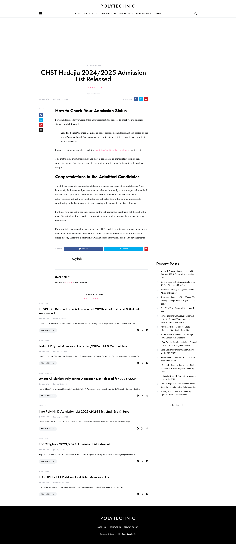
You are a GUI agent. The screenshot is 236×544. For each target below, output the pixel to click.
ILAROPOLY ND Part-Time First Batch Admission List (74, 477)
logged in (68, 283)
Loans (158, 13)
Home (78, 13)
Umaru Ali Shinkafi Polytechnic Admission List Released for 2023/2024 (88, 378)
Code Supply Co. (129, 534)
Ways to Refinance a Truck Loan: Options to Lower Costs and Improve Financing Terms (179, 368)
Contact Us (115, 527)
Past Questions (108, 13)
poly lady (46, 99)
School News (91, 13)
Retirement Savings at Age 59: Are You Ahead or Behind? (177, 291)
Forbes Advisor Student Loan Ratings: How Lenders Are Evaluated (177, 336)
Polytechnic (118, 6)
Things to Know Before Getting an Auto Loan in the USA (178, 377)
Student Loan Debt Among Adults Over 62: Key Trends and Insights (178, 283)
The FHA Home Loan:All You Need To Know (178, 310)
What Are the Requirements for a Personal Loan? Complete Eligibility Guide (179, 344)
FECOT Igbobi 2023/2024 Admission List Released (74, 444)
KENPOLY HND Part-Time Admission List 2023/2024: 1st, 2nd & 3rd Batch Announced (90, 311)
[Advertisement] (82, 37)
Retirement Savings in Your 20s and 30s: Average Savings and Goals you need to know (178, 300)
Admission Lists (93, 66)
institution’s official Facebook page (112, 150)
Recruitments (142, 13)
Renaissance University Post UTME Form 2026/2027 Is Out (179, 359)
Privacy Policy (131, 527)
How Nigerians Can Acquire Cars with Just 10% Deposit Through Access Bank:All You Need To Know (177, 319)
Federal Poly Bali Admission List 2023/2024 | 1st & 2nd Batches (83, 346)
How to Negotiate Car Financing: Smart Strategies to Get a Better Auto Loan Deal (179, 385)
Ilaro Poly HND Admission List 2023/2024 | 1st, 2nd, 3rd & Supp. (84, 411)
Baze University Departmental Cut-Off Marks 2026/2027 (177, 351)
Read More (46, 330)
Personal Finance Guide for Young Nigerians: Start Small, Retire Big (175, 328)
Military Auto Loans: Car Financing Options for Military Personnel (176, 393)
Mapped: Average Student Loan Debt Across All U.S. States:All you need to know (177, 274)
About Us (102, 527)
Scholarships (126, 13)
